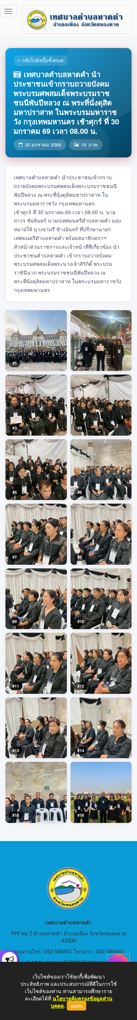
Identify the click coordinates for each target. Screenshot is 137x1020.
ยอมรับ (77, 1006)
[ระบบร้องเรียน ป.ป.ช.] (9, 959)
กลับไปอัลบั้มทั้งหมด (42, 60)
